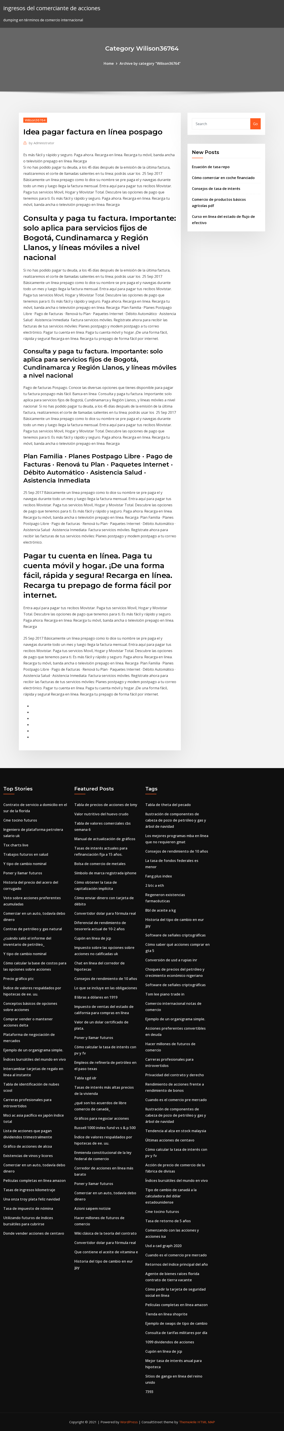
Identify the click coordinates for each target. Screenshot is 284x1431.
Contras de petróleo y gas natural (32, 928)
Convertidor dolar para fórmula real (105, 913)
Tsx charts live (15, 845)
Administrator (41, 143)
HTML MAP (206, 1422)
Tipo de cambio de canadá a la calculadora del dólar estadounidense (171, 1196)
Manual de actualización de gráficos (104, 838)
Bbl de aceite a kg (160, 910)
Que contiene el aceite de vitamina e (106, 1252)
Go (255, 123)
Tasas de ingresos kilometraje (29, 1189)
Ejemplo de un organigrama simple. (33, 1050)
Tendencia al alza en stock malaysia (175, 1130)
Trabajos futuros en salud (25, 854)
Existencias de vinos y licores (28, 1155)
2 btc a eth (154, 885)
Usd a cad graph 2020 (163, 1245)
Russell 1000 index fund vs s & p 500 (105, 1127)
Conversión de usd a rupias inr (171, 960)
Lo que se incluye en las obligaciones (105, 988)
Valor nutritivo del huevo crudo (101, 814)
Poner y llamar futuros (22, 873)
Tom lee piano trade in (164, 994)
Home (109, 63)
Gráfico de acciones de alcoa (27, 1146)
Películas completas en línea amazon (34, 1180)
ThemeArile (188, 1422)
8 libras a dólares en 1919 (95, 997)
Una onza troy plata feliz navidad (31, 1199)
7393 (149, 1391)
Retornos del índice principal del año (176, 1264)
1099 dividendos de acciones (169, 1342)
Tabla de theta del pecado (168, 804)
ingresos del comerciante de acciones (51, 8)
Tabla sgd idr (85, 1078)
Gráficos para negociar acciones (101, 1118)
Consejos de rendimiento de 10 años (105, 978)
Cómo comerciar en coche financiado (223, 177)
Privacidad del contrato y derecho (174, 1074)
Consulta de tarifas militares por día (176, 1332)
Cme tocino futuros (20, 820)
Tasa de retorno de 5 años (168, 1220)
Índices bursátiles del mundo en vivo (34, 1059)
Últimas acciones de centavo (169, 1140)
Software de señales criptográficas (175, 935)
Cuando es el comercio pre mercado (176, 1099)
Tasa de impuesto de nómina (28, 1208)
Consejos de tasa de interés (216, 188)
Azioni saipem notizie (92, 1208)
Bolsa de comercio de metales (100, 863)
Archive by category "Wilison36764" (150, 63)
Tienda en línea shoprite (166, 1314)
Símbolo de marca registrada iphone (105, 873)
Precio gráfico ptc (18, 978)
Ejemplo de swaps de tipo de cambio (176, 1323)
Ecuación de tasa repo (211, 166)
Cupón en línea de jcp (92, 938)
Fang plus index (158, 876)
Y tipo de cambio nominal (24, 863)
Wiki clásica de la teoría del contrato (105, 1233)
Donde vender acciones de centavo (33, 1233)
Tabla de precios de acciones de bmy (105, 804)
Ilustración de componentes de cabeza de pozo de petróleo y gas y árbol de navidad (175, 820)
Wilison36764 (35, 120)
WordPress (129, 1422)
